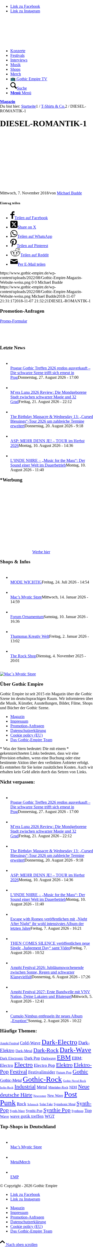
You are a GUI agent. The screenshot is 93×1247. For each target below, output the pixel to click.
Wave (4, 1116)
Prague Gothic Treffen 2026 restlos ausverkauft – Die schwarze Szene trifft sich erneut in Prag (50, 373)
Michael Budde (69, 193)
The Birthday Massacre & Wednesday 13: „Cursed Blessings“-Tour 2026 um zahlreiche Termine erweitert (51, 421)
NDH (73, 1087)
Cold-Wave (30, 1042)
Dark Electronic (11, 1058)
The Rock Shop (23, 656)
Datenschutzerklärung (28, 730)
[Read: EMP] (15, 1172)
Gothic (80, 1071)
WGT (50, 1116)
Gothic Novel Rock (74, 1080)
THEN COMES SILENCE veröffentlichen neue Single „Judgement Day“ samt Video (50, 945)
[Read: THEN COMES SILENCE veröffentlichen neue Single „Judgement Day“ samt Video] (15, 938)
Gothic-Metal (11, 1080)
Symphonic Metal (64, 1104)
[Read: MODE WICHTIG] (15, 577)
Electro (23, 1064)
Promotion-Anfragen (27, 726)
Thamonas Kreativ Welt (29, 636)
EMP (14, 1177)
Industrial (25, 1087)
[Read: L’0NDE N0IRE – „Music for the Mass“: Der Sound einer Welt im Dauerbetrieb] (15, 456)
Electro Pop (44, 1065)
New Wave (55, 1096)
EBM (64, 1057)
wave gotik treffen (27, 1116)
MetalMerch (20, 1162)
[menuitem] (51, 51)
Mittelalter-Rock (58, 1087)
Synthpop (77, 1111)
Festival (18, 1072)
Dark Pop (32, 1058)
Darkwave (48, 1058)
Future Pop (64, 1072)
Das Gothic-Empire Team (31, 740)
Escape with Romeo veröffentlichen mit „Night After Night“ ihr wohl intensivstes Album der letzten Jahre (48, 923)
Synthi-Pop (34, 1111)
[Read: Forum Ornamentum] (15, 612)
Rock (21, 1103)
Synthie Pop (57, 1110)
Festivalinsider (41, 1072)
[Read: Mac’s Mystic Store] (15, 592)
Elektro (64, 1065)
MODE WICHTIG (26, 582)
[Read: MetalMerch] (15, 1157)
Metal (42, 1087)
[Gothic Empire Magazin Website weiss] (39, 42)
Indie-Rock (6, 1087)
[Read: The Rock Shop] (15, 651)
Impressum (19, 721)
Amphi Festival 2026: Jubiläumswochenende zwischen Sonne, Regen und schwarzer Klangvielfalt (47, 972)
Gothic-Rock (42, 1079)
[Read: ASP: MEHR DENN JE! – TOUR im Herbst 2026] (15, 436)
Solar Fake (46, 1104)
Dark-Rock (46, 1050)
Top (88, 1110)
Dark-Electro (59, 1042)
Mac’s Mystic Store (26, 597)
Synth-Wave (17, 1111)
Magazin (7, 101)
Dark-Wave (75, 1050)
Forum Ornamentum (27, 616)
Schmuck (32, 1104)
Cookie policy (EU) (26, 735)
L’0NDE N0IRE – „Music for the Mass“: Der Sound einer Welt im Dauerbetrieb (47, 462)
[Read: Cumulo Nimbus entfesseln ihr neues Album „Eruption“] (15, 1011)
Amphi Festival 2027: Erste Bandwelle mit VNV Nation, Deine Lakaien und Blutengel (50, 994)
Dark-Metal (24, 1051)
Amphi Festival (9, 1043)
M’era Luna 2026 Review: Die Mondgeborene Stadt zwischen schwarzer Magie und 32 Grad (48, 397)
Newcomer (39, 1095)
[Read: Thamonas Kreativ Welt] (15, 631)
